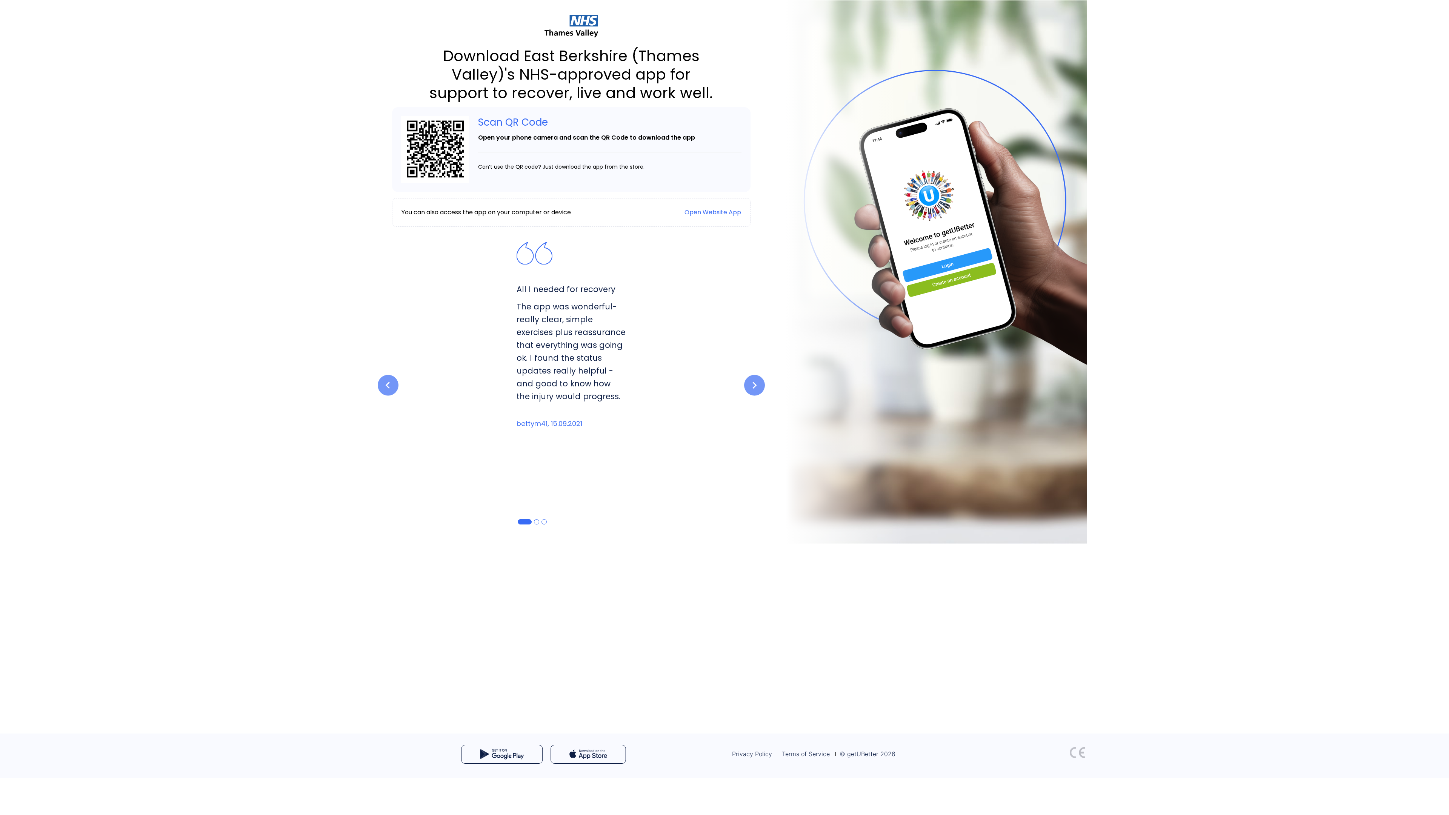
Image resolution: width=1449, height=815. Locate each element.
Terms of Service (806, 754)
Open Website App (713, 212)
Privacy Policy (752, 754)
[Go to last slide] (388, 385)
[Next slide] (754, 385)
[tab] (525, 521)
